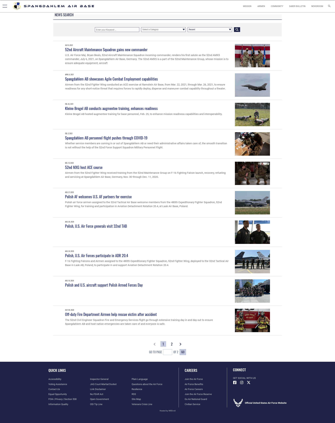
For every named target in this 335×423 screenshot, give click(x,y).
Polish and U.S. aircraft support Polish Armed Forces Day (104, 285)
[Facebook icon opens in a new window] (235, 383)
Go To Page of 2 (163, 352)
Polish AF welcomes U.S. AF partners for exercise (98, 196)
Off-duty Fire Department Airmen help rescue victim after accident (111, 314)
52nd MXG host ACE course (83, 167)
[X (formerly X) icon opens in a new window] (249, 383)
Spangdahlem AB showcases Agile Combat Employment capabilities (111, 79)
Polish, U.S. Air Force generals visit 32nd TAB (96, 226)
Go (182, 352)
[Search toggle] (329, 6)
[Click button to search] (237, 29)
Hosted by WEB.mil (167, 411)
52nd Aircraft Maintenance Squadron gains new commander (106, 49)
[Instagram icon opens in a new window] (242, 383)
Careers (191, 370)
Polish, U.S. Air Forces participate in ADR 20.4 (96, 255)
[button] (4, 6)
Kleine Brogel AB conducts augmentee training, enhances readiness (111, 108)
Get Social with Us (244, 378)
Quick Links (57, 370)
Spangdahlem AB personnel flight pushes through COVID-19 (106, 137)
